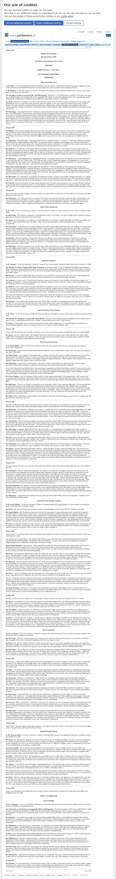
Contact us (108, 32)
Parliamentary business (19, 41)
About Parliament (52, 41)
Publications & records (70, 45)
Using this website (50, 875)
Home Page (88, 46)
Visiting (73, 41)
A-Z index (7, 875)
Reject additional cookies (48, 23)
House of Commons (11, 45)
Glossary (14, 875)
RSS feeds (99, 32)
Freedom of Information (32, 875)
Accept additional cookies (18, 23)
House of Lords (25, 45)
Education (81, 41)
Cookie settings (73, 23)
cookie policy (67, 16)
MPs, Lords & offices (37, 41)
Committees (57, 45)
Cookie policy (75, 875)
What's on (35, 45)
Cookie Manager (84, 875)
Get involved (64, 41)
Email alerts (90, 32)
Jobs (42, 875)
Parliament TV (83, 45)
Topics (97, 45)
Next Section (9, 871)
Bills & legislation (45, 45)
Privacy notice (67, 875)
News (92, 45)
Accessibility (81, 32)
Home (7, 41)
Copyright (59, 875)
